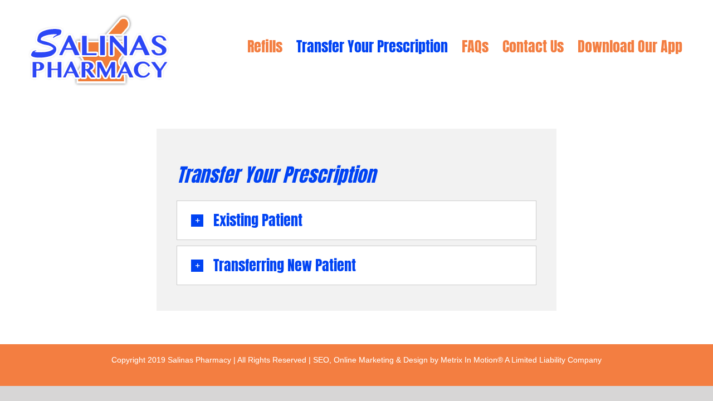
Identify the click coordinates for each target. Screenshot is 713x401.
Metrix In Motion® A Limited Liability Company (521, 359)
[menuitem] (264, 46)
